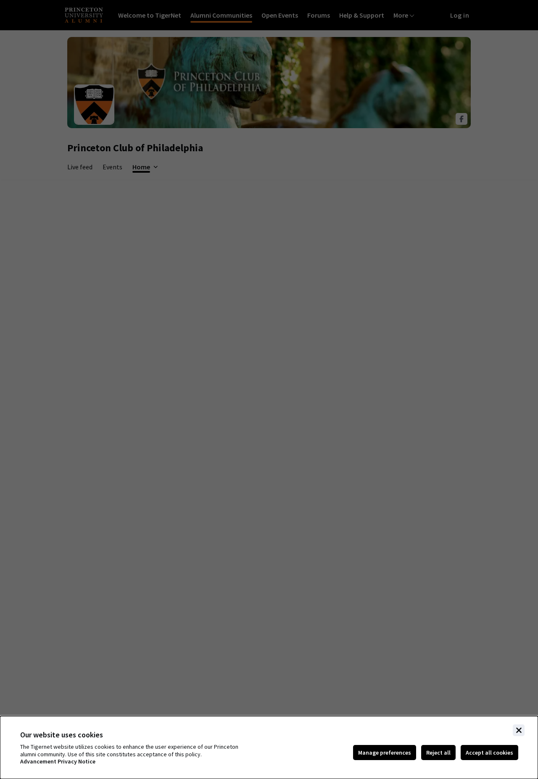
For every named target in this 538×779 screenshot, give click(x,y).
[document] (269, 747)
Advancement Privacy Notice (57, 761)
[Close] (519, 730)
